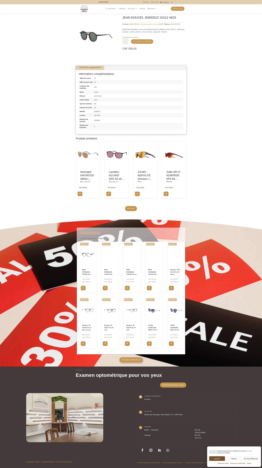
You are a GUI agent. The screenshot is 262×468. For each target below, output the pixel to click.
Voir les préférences (251, 459)
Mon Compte (155, 2)
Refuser (234, 459)
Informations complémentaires (90, 67)
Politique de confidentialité (237, 463)
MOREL (161, 24)
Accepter (217, 459)
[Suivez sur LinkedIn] (159, 450)
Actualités (131, 9)
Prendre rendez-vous (173, 385)
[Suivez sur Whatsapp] (168, 450)
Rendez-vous (178, 9)
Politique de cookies (223, 463)
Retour (131, 208)
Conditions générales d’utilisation (148, 462)
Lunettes (143, 24)
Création (122, 9)
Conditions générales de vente (172, 462)
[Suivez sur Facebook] (142, 450)
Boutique (146, 2)
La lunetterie (110, 9)
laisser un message (152, 396)
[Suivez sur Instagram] (151, 450)
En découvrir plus (131, 360)
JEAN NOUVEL (135, 24)
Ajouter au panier (142, 41)
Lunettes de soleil (152, 24)
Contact (249, 463)
